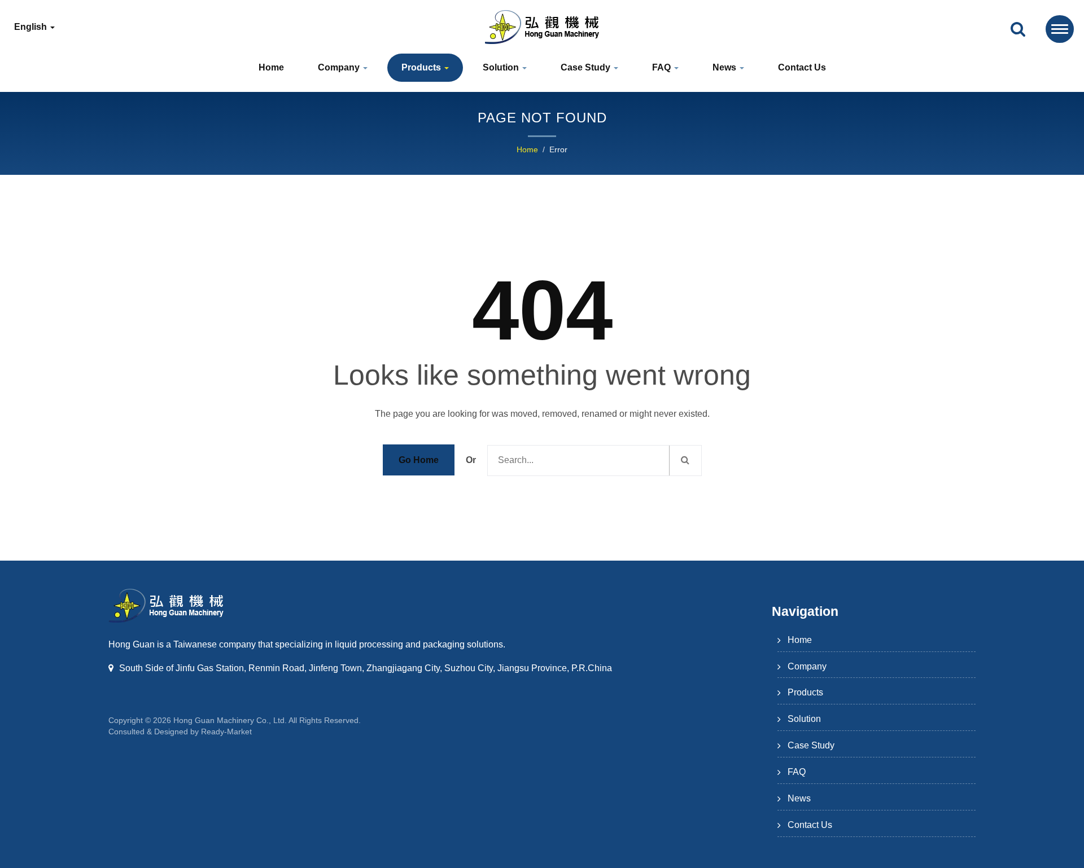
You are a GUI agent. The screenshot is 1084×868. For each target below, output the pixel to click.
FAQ (662, 67)
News (725, 67)
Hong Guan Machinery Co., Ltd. (230, 720)
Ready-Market (226, 731)
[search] (1018, 30)
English (31, 27)
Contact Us (802, 67)
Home (271, 67)
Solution (502, 67)
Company (340, 67)
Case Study (587, 67)
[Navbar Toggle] (1060, 29)
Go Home (419, 460)
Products (422, 67)
